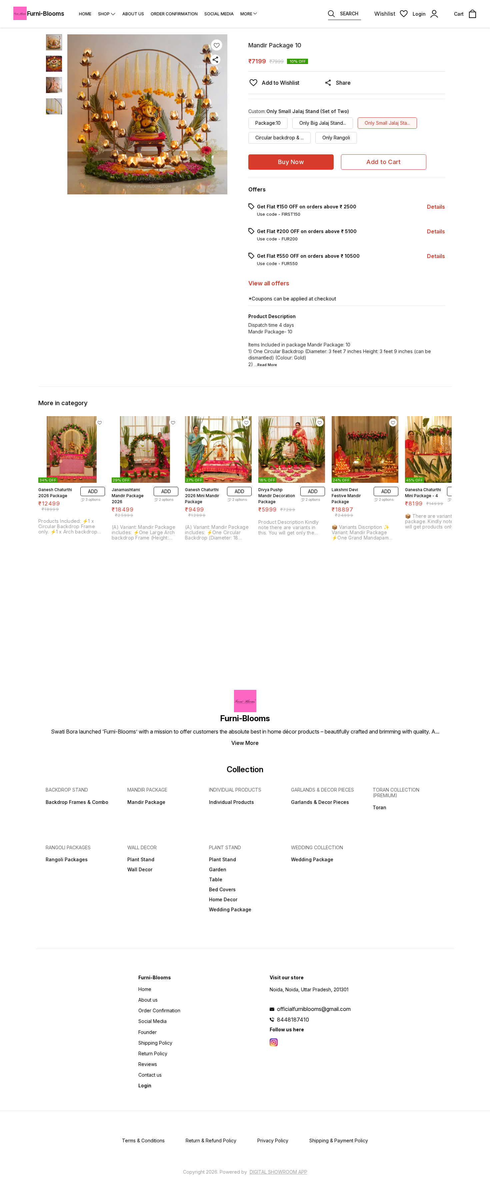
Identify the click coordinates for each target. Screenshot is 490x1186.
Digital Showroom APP (278, 1172)
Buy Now (291, 161)
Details (436, 206)
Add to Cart (383, 161)
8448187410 (293, 1020)
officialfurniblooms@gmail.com (314, 1009)
